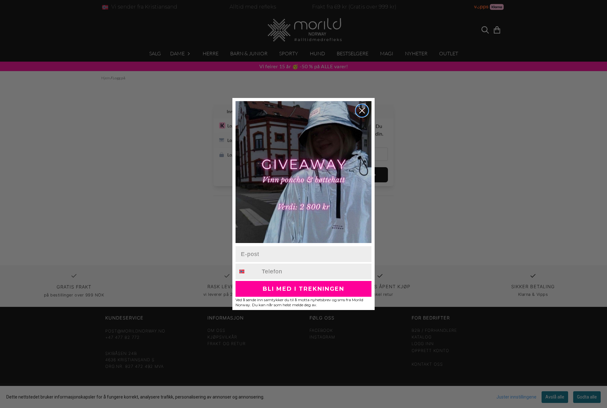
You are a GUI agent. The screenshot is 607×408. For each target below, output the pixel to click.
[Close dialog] (362, 110)
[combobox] (247, 271)
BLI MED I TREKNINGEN (303, 288)
